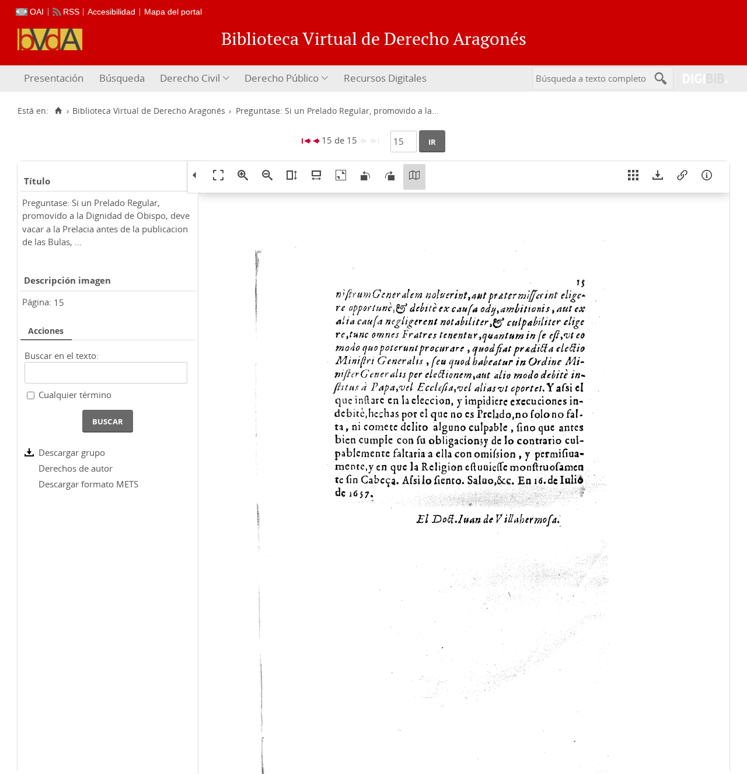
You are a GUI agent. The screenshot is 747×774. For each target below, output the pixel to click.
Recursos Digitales (385, 78)
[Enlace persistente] (682, 177)
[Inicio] (58, 111)
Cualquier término (75, 394)
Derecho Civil (190, 78)
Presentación (53, 78)
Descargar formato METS (88, 484)
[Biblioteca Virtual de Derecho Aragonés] (50, 39)
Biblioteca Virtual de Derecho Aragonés (148, 111)
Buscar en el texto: (62, 355)
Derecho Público (282, 78)
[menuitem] (55, 78)
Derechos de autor (76, 468)
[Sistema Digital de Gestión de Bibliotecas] (700, 78)
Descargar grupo (72, 452)
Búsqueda (122, 78)
